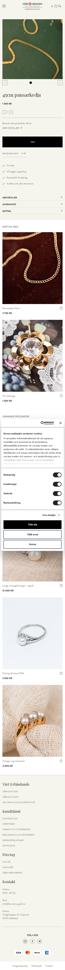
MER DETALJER (10, 128)
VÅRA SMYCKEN (10, 791)
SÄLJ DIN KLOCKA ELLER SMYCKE (18, 802)
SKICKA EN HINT (10, 153)
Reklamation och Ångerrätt (18, 834)
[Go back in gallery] (4, 82)
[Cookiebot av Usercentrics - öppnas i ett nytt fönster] (41, 423)
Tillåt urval (32, 534)
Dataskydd (36, 966)
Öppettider (8, 824)
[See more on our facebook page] (32, 941)
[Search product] (59, 6)
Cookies (49, 966)
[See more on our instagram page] (25, 941)
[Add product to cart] (61, 307)
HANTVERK (7, 867)
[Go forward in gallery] (60, 82)
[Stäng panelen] (60, 423)
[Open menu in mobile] (12, 6)
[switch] (57, 484)
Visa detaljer (49, 515)
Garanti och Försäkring (16, 829)
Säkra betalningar (12, 840)
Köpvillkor (8, 845)
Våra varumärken (12, 872)
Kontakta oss (9, 818)
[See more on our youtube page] (39, 941)
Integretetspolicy (20, 966)
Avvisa (32, 544)
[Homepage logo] (32, 6)
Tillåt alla (32, 524)
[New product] (32, 268)
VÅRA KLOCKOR (10, 797)
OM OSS (6, 862)
